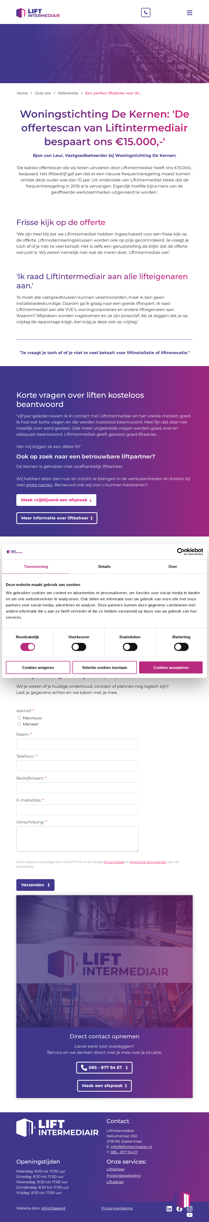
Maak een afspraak (102, 1085)
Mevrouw (32, 718)
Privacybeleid (114, 862)
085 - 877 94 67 (124, 1152)
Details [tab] (104, 566)
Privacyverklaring (117, 1208)
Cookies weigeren (38, 667)
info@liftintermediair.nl (131, 1146)
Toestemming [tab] (36, 566)
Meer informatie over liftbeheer (54, 518)
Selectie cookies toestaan (104, 667)
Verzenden (32, 884)
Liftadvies (115, 1182)
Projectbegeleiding (124, 1175)
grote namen (39, 484)
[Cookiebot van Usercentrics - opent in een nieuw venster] (181, 552)
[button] (183, 1199)
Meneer (30, 724)
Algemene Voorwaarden (148, 862)
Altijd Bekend (53, 1208)
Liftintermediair (38, 13)
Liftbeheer (116, 1169)
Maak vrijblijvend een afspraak (54, 499)
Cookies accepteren (171, 667)
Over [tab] (172, 566)
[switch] (79, 647)
